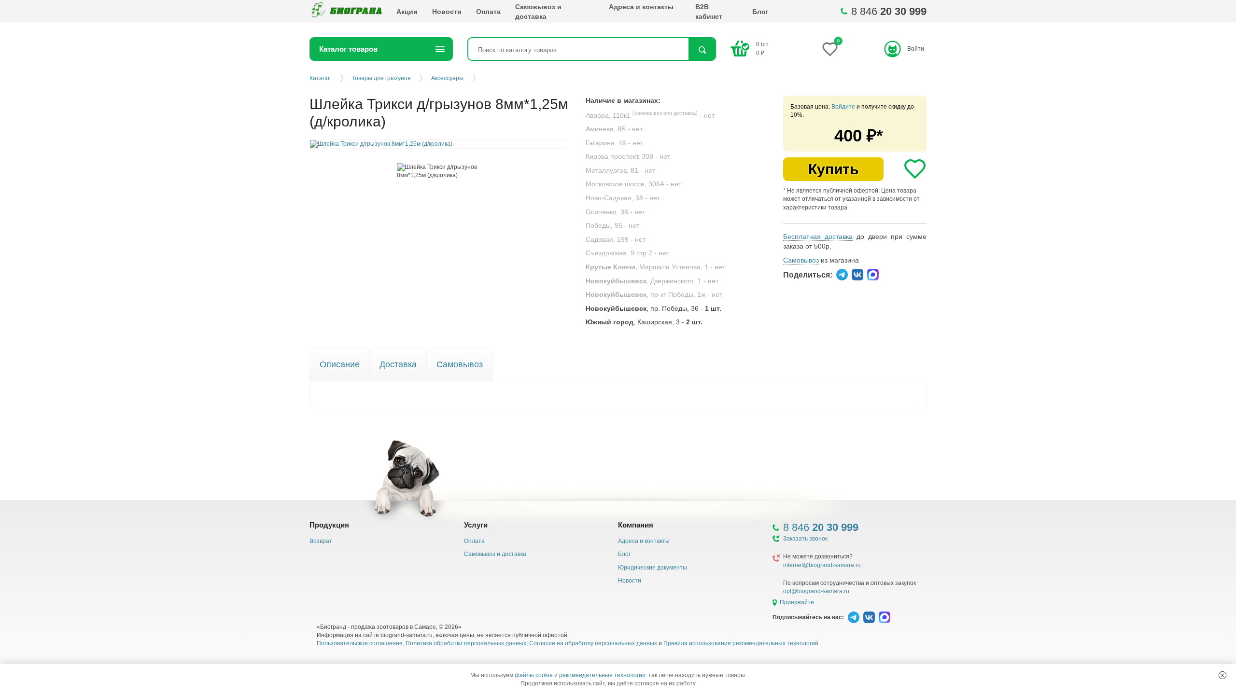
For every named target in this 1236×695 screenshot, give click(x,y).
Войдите (843, 106)
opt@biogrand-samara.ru (816, 591)
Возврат (320, 541)
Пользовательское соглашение (360, 643)
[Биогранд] (345, 11)
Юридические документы (652, 567)
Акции (407, 11)
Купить (833, 169)
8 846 (889, 11)
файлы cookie (534, 675)
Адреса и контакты (641, 7)
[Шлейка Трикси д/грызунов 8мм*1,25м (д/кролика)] (438, 171)
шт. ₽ (763, 48)
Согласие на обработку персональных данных (593, 643)
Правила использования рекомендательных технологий (740, 643)
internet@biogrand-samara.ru (822, 565)
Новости (447, 11)
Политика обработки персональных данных (466, 643)
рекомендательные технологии (602, 675)
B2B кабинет (708, 11)
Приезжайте (797, 602)
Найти (701, 50)
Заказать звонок (805, 538)
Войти (915, 48)
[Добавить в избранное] (915, 169)
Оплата (488, 11)
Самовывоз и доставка (538, 11)
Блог (760, 11)
